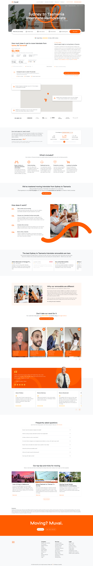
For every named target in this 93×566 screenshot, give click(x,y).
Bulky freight (57, 552)
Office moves (57, 553)
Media (42, 546)
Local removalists (58, 543)
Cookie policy (71, 549)
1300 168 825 (70, 1)
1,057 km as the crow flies (17, 66)
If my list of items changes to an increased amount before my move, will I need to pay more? (40, 441)
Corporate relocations (59, 548)
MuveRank (43, 548)
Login (42, 557)
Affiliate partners (44, 545)
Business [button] (62, 1)
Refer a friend (44, 550)
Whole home (30, 31)
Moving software (44, 554)
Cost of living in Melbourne (20, 484)
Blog (42, 553)
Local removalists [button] (39, 1)
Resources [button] (57, 1)
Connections (57, 549)
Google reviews (63, 315)
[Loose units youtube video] (17, 265)
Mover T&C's (71, 544)
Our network (43, 544)
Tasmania (22, 45)
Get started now (47, 193)
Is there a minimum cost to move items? (30, 437)
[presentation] (76, 359)
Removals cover (58, 546)
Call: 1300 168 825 (50, 529)
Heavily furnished (75, 139)
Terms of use (71, 543)
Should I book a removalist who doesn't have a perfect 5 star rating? (35, 444)
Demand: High (28, 66)
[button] (47, 94)
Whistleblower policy (73, 550)
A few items (53, 31)
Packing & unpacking (59, 554)
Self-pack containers (59, 550)
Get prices (75, 31)
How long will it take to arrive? (28, 455)
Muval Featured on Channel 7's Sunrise (45, 485)
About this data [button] (49, 66)
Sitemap (42, 555)
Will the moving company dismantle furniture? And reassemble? (35, 433)
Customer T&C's (72, 545)
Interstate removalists (59, 544)
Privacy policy (71, 548)
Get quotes (78, 1)
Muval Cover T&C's (72, 546)
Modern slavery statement (74, 553)
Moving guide (44, 549)
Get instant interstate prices (71, 73)
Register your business (45, 543)
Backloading (57, 555)
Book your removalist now (46, 318)
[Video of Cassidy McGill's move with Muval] (55, 342)
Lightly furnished (53, 139)
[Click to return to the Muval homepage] (15, 2)
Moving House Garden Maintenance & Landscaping (68, 485)
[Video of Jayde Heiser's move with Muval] (72, 342)
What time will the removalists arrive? (29, 448)
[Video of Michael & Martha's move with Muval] (37, 342)
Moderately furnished (64, 139)
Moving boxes (58, 557)
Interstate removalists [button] (49, 1)
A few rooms (42, 31)
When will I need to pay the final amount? (30, 452)
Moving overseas (58, 545)
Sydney (14, 45)
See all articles (46, 499)
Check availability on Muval (64, 59)
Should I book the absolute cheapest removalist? (31, 429)
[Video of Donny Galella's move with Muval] (20, 342)
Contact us (43, 552)
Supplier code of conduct (74, 552)
